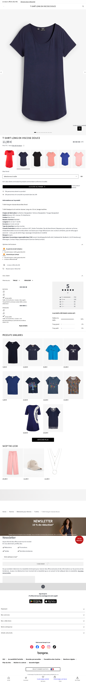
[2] (37, 132)
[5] (44, 132)
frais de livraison (17, 146)
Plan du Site (7, 663)
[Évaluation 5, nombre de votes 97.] (76, 142)
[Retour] (4, 6)
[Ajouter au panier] (79, 128)
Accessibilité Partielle (15, 659)
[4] (42, 132)
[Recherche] (83, 6)
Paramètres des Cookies (52, 659)
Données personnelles (33, 659)
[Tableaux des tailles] (81, 176)
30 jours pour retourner (28, 2)
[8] (51, 132)
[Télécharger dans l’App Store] (50, 601)
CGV (4, 659)
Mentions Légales (69, 659)
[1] (35, 132)
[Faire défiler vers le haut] (43, 586)
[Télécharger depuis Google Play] (35, 601)
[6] (46, 132)
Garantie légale (34, 663)
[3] (40, 132)
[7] (49, 132)
